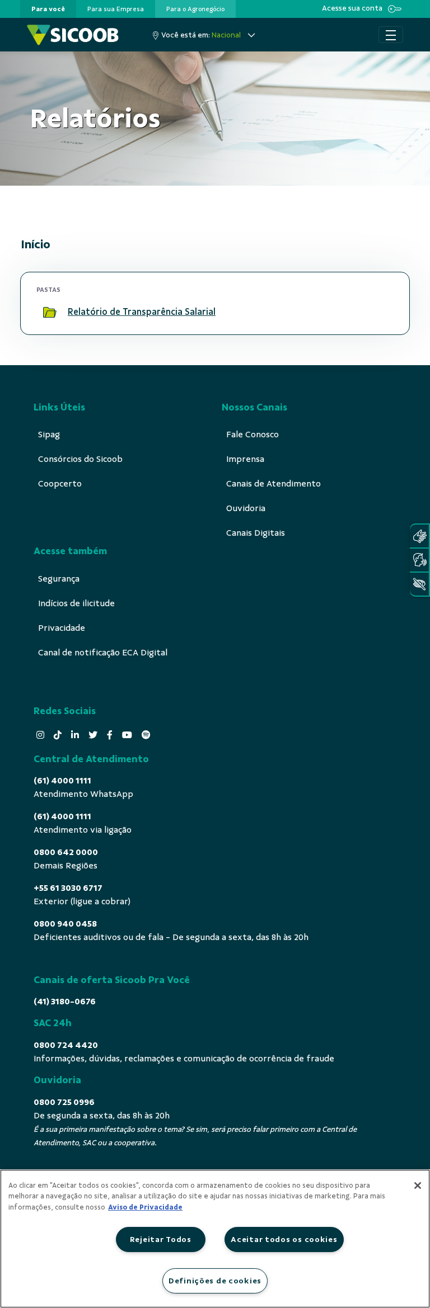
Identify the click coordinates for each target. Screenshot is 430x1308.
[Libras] (419, 536)
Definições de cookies (215, 1280)
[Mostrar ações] (380, 312)
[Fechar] (417, 1185)
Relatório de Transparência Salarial (142, 311)
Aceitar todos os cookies (284, 1239)
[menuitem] (48, 9)
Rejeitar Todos (160, 1239)
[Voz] (419, 560)
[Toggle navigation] (390, 34)
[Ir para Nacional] (73, 35)
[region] (215, 1238)
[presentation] (48, 9)
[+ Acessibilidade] (419, 584)
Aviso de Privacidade (145, 1207)
